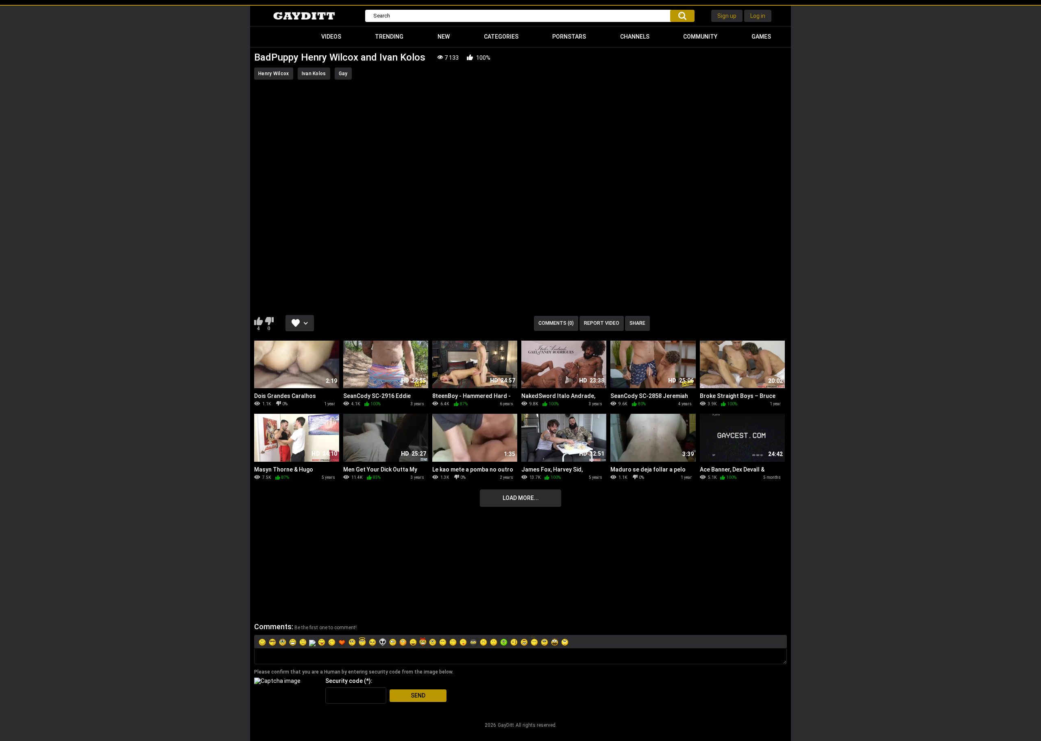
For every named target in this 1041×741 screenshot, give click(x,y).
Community (700, 36)
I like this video (258, 321)
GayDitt (506, 725)
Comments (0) (556, 323)
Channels (634, 36)
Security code (344, 681)
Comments (273, 626)
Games (761, 36)
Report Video (601, 323)
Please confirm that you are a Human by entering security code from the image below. (353, 672)
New (444, 36)
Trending (389, 36)
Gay (343, 73)
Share (637, 323)
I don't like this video (269, 321)
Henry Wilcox (273, 73)
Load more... (521, 498)
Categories (501, 36)
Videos (331, 36)
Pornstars (569, 36)
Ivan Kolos (314, 73)
